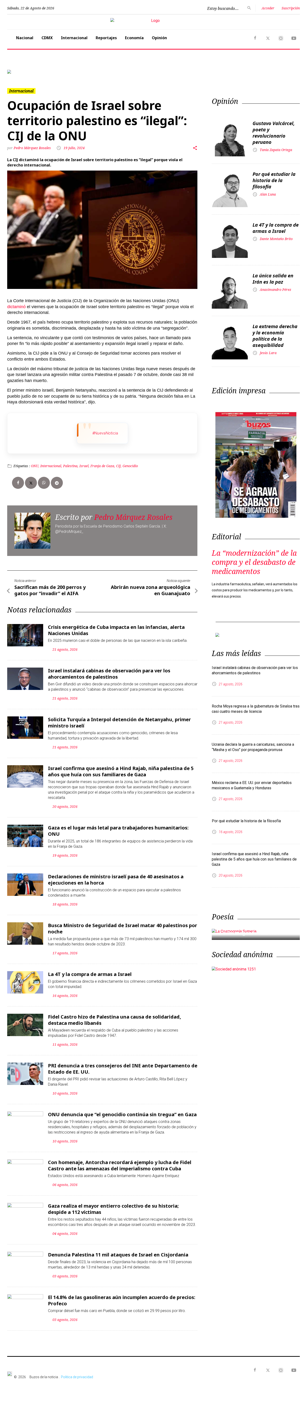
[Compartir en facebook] (18, 483)
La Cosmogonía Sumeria (249, 933)
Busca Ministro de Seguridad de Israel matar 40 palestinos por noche (122, 928)
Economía (134, 37)
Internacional (74, 37)
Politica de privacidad (77, 1377)
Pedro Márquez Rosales (33, 148)
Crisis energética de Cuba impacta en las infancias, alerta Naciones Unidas (116, 630)
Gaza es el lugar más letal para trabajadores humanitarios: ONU (118, 830)
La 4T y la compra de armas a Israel (90, 974)
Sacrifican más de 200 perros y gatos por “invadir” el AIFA (50, 590)
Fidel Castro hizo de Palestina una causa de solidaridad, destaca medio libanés (114, 1019)
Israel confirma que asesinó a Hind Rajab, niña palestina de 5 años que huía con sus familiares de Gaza (121, 771)
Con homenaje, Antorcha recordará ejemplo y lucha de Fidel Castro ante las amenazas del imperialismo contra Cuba (119, 1165)
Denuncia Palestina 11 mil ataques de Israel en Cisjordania (118, 1254)
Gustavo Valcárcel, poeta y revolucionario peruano (274, 132)
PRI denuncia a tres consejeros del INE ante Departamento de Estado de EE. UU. (122, 1068)
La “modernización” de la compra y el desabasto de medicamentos (254, 562)
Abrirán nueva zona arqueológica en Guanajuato (150, 590)
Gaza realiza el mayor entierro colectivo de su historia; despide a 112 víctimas (113, 1209)
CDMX (47, 37)
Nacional (24, 37)
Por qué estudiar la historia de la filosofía (274, 180)
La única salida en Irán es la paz (273, 278)
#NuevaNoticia (105, 433)
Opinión (159, 37)
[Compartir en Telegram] (57, 483)
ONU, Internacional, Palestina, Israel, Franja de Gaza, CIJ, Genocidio (84, 466)
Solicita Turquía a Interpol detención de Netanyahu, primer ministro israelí (119, 722)
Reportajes (106, 37)
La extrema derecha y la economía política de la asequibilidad (275, 335)
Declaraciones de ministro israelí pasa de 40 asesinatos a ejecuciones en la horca (115, 879)
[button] (29, 72)
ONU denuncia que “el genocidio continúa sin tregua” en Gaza (122, 1114)
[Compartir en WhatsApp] (44, 483)
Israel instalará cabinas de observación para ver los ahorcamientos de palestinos (109, 673)
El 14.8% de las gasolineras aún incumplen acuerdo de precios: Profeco (121, 1300)
